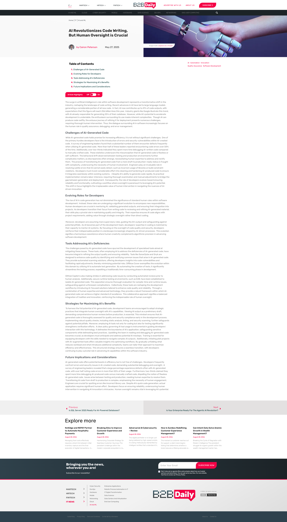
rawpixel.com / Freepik (165, 45)
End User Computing (190, 13)
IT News (70, 502)
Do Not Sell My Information (110, 516)
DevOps (157, 13)
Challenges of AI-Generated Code (88, 69)
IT (69, 5)
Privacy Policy (81, 516)
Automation (195, 63)
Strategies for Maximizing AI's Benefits (91, 82)
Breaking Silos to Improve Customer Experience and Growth (109, 431)
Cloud (84, 13)
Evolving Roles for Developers (87, 74)
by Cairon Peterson (86, 47)
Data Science (143, 13)
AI (188, 63)
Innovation (205, 63)
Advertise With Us (172, 5)
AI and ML (72, 13)
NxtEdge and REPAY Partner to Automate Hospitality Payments (78, 431)
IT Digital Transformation (113, 492)
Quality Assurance (195, 66)
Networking (171, 13)
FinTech (116, 5)
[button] (217, 13)
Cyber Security (99, 13)
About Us (205, 516)
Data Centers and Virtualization (115, 499)
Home (71, 20)
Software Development (212, 66)
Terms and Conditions (93, 516)
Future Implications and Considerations (92, 86)
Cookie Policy (71, 516)
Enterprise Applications (112, 486)
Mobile (114, 13)
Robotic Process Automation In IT (116, 489)
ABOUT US (190, 5)
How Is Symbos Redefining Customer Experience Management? (174, 431)
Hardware (127, 13)
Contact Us (213, 516)
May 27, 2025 (112, 47)
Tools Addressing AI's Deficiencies (89, 78)
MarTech (83, 5)
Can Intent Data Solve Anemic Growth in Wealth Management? (207, 431)
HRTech (100, 5)
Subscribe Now (206, 465)
